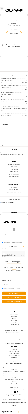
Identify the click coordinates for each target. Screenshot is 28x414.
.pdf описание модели (14, 25)
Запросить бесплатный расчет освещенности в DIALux (14, 262)
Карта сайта (14, 320)
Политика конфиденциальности (14, 395)
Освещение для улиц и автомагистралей (14, 334)
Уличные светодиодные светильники (14, 363)
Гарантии (14, 318)
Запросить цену (14, 33)
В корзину (14, 30)
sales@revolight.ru (14, 387)
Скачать (14, 322)
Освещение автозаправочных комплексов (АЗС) (14, 341)
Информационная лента (14, 324)
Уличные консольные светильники (14, 332)
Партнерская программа (14, 351)
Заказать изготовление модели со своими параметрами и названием (14, 269)
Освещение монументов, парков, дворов (14, 343)
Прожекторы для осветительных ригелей (14, 330)
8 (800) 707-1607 (7, 412)
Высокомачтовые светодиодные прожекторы (14, 373)
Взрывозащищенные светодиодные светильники (14, 371)
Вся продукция (14, 20)
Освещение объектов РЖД (14, 339)
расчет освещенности (14, 293)
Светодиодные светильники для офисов (14, 379)
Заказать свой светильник (14, 297)
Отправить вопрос (12, 246)
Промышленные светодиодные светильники (14, 365)
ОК (23, 284)
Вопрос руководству (14, 353)
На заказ (14, 381)
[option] (14, 55)
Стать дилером (14, 349)
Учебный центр (14, 357)
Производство (14, 316)
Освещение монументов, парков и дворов (14, 337)
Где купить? (14, 383)
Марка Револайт (14, 314)
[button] (2, 8)
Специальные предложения (14, 355)
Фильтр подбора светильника (14, 301)
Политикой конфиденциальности (14, 242)
